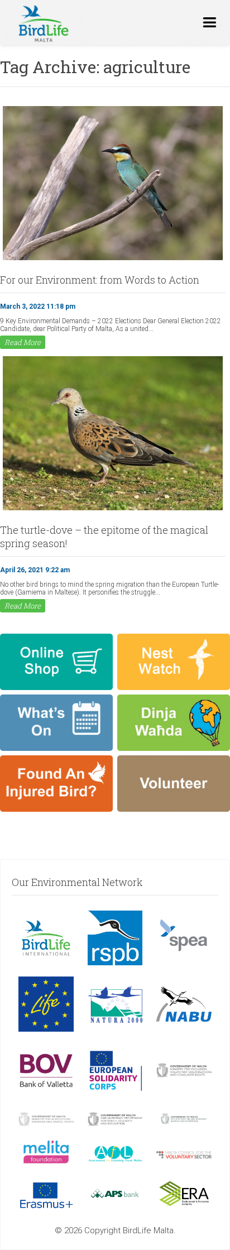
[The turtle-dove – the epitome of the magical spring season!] (113, 509)
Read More (22, 342)
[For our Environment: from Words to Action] (113, 259)
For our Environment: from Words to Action (99, 279)
